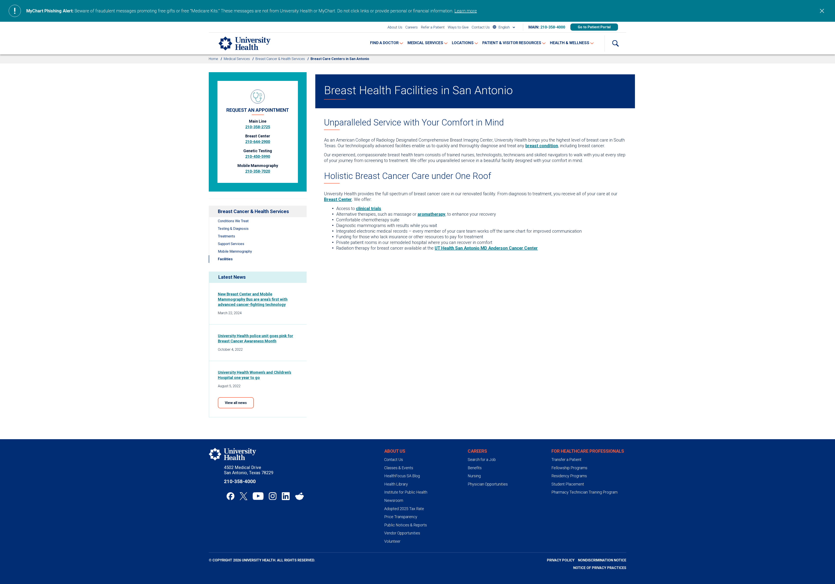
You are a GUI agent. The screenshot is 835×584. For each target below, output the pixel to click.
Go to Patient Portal (594, 27)
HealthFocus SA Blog (402, 476)
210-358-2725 (257, 127)
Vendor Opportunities (402, 533)
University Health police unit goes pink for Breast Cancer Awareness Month (255, 338)
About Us (394, 27)
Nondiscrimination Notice (602, 560)
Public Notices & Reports (405, 525)
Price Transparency (400, 516)
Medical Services (237, 59)
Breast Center (338, 199)
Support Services (231, 244)
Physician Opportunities (488, 484)
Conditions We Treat (233, 221)
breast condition (541, 145)
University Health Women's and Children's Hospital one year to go (254, 375)
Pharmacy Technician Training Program (584, 492)
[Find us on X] (243, 496)
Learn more (465, 10)
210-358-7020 (257, 171)
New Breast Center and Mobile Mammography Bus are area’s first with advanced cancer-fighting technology (252, 299)
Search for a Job (482, 459)
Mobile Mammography (235, 251)
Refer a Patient (433, 27)
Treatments (226, 236)
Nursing (474, 476)
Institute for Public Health (405, 492)
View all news (236, 403)
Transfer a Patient (566, 459)
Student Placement (567, 484)
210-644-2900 (257, 141)
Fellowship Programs (569, 468)
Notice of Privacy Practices (599, 568)
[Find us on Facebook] (230, 496)
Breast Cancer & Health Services (280, 59)
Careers (411, 27)
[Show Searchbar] (615, 43)
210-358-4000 (552, 27)
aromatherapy (431, 214)
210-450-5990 (257, 156)
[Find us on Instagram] (272, 496)
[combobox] (503, 27)
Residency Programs (569, 476)
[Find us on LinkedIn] (285, 496)
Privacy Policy (560, 560)
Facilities (225, 259)
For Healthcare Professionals (587, 451)
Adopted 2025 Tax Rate (404, 508)
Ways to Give (458, 27)
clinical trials (368, 208)
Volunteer (392, 541)
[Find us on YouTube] (258, 496)
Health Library (396, 484)
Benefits (475, 468)
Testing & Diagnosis (233, 229)
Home (213, 59)
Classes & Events (398, 468)
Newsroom (393, 500)
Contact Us (481, 27)
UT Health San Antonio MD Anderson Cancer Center (486, 248)
